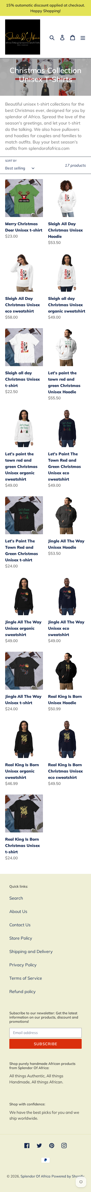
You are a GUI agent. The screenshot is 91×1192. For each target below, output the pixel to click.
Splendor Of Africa (35, 1176)
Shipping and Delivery (31, 951)
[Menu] (83, 37)
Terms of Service (25, 978)
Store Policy (20, 938)
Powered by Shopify (68, 1176)
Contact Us (20, 924)
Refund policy (22, 991)
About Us (18, 911)
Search (16, 898)
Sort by (11, 160)
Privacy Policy (23, 965)
